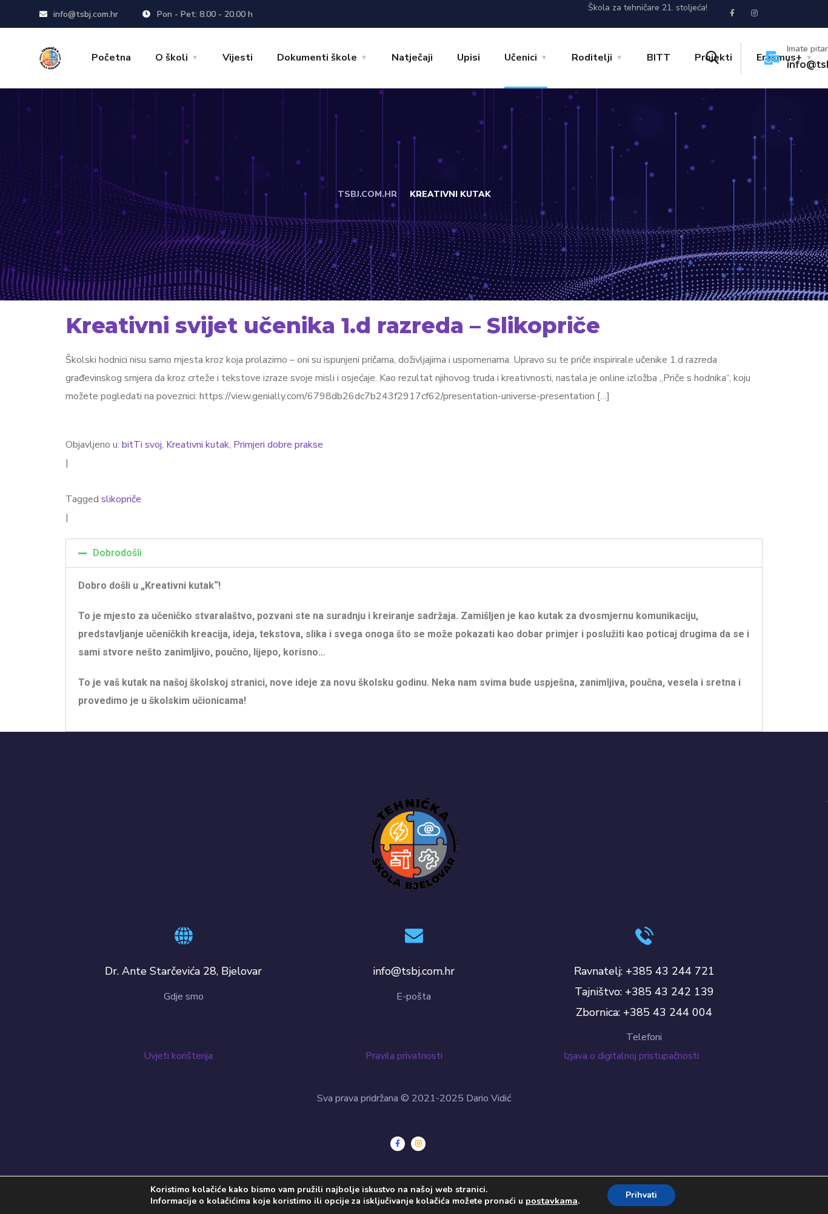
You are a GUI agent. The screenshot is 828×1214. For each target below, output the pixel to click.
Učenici (520, 57)
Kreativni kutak (197, 444)
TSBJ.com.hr (367, 194)
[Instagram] (754, 13)
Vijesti (237, 57)
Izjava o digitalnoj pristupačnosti (634, 1056)
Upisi (468, 57)
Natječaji (412, 57)
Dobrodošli (117, 553)
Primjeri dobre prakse (278, 444)
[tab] (414, 553)
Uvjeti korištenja (178, 1056)
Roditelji (592, 57)
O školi (171, 57)
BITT (658, 57)
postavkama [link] (552, 1201)
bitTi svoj (142, 444)
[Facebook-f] (732, 13)
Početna (111, 57)
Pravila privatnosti (415, 1056)
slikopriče (121, 499)
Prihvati (641, 1195)
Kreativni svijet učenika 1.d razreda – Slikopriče (332, 325)
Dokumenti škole (317, 57)
